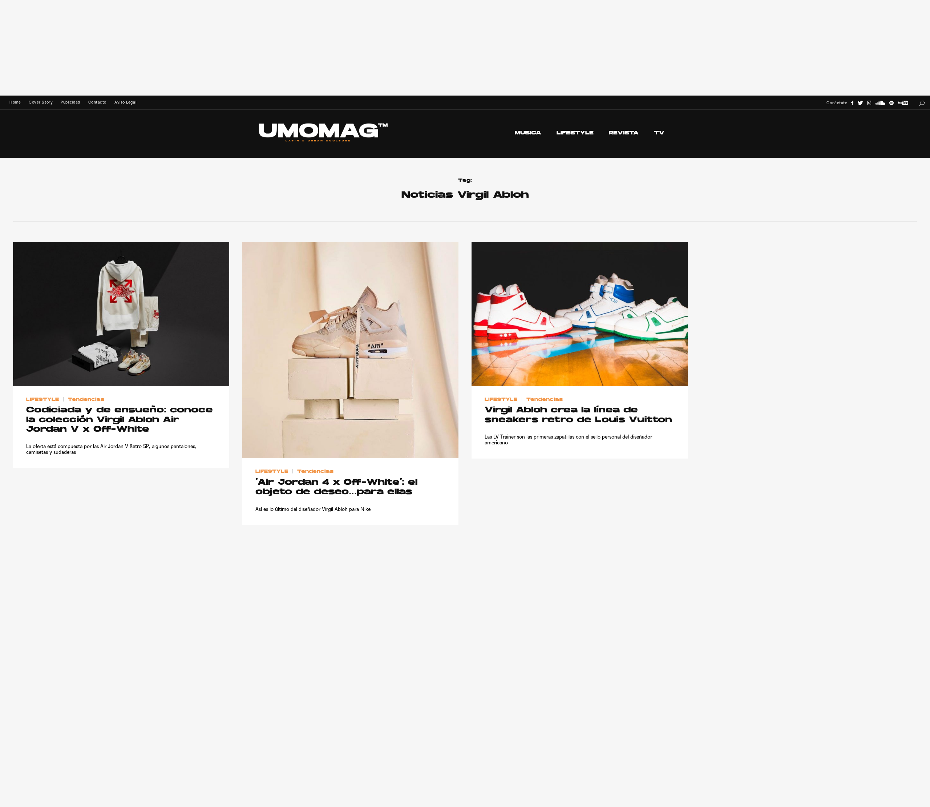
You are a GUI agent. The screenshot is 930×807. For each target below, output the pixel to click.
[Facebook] (852, 103)
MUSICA (528, 133)
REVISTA (624, 133)
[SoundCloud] (880, 103)
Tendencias (86, 399)
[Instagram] (869, 103)
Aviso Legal (125, 102)
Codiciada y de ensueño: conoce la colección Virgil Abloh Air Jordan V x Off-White (119, 420)
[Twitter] (860, 103)
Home (15, 102)
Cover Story (41, 102)
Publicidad (70, 102)
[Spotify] (891, 103)
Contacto (97, 102)
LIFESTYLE (575, 133)
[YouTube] (903, 103)
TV (659, 133)
